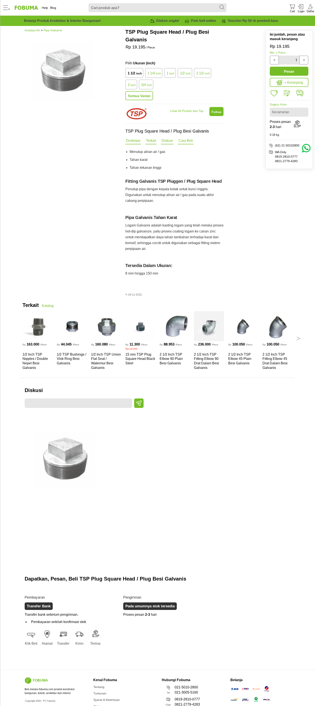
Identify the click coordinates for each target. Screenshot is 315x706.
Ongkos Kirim (278, 104)
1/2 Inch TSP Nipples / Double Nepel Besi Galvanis (35, 361)
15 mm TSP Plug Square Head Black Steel (140, 359)
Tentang (98, 687)
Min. (277, 52)
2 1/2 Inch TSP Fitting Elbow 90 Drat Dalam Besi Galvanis (206, 361)
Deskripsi (133, 140)
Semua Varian (139, 96)
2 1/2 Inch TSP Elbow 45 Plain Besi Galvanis (239, 359)
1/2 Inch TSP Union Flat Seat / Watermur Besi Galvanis (106, 361)
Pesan (289, 71)
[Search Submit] (222, 7)
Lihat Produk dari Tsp (186, 111)
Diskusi (167, 140)
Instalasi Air (32, 30)
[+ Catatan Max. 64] (287, 93)
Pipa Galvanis (53, 30)
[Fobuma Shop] (28, 680)
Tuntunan (99, 693)
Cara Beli (185, 140)
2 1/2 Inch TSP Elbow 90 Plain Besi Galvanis (171, 359)
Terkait (151, 140)
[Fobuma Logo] (26, 8)
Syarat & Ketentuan (106, 699)
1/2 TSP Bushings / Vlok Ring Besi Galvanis (71, 359)
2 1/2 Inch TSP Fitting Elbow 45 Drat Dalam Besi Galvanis (275, 361)
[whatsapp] (300, 96)
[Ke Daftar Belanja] (274, 93)
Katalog (48, 306)
